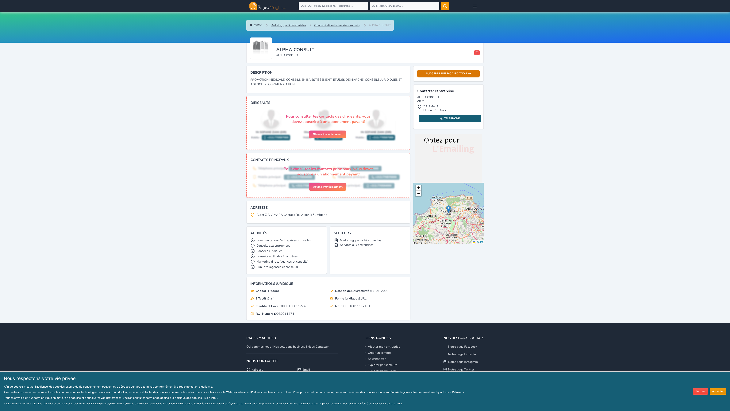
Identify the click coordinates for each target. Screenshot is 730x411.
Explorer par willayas (382, 371)
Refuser (700, 391)
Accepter (718, 391)
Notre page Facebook (462, 347)
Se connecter (377, 359)
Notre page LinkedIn (462, 354)
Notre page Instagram (463, 362)
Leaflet (479, 241)
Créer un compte (379, 353)
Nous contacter (318, 347)
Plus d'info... (210, 397)
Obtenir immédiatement (327, 134)
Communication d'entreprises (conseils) (337, 25)
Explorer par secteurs (382, 365)
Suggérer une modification (446, 73)
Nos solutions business (289, 347)
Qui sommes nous (258, 347)
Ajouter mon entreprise (384, 347)
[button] (448, 209)
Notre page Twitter (461, 369)
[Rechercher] (445, 6)
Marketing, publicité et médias (288, 25)
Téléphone (452, 118)
